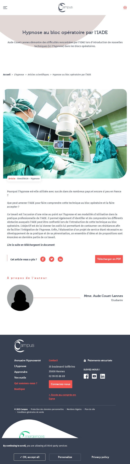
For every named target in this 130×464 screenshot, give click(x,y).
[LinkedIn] (60, 259)
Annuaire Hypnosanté (27, 360)
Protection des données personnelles (47, 409)
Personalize (65, 457)
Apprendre (20, 372)
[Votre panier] (125, 7)
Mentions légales (74, 409)
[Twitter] (51, 259)
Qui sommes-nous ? (25, 383)
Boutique (19, 389)
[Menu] (5, 8)
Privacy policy (100, 457)
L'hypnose (20, 366)
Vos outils (20, 377)
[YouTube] (94, 376)
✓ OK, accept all (29, 457)
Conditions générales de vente (30, 412)
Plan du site (90, 409)
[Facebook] (43, 259)
